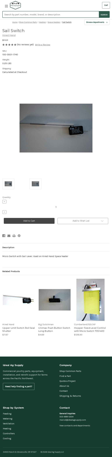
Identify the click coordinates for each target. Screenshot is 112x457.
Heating (7, 428)
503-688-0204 (67, 416)
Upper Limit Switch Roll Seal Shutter (18, 329)
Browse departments (95, 22)
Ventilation (8, 423)
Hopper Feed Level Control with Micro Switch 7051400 (90, 329)
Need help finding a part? (18, 386)
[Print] (14, 236)
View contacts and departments (75, 425)
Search (104, 15)
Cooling (7, 438)
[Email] (8, 236)
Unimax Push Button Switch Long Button (54, 329)
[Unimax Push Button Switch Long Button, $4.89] (55, 300)
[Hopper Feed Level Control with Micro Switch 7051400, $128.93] (90, 300)
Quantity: (6, 197)
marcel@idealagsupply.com (73, 420)
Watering (7, 418)
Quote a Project (68, 381)
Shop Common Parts (70, 371)
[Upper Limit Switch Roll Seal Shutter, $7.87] (19, 300)
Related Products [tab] (11, 271)
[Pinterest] (19, 236)
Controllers (9, 433)
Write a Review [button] (42, 44)
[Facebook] (3, 236)
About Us (64, 386)
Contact (64, 391)
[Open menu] (5, 5)
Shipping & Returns (70, 395)
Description (8, 247)
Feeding (7, 413)
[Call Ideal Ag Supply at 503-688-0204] (106, 5)
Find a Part (65, 376)
